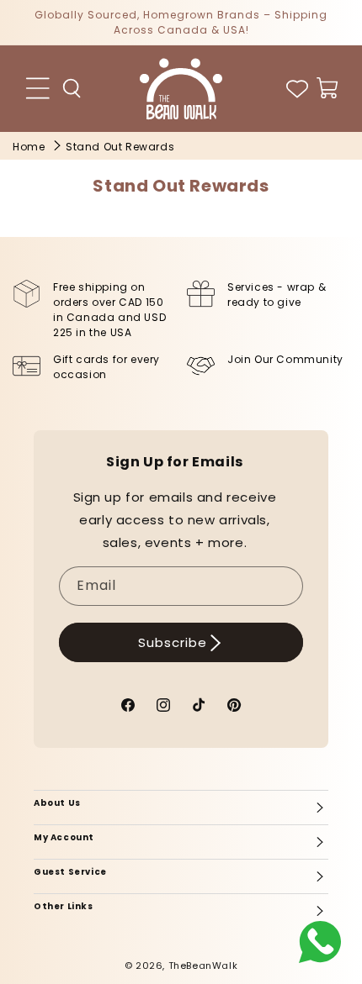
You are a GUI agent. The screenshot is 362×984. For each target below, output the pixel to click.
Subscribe (172, 642)
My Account (64, 837)
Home (29, 146)
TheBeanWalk (203, 965)
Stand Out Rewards (120, 146)
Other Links (63, 906)
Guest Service (70, 872)
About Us (57, 803)
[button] (72, 88)
